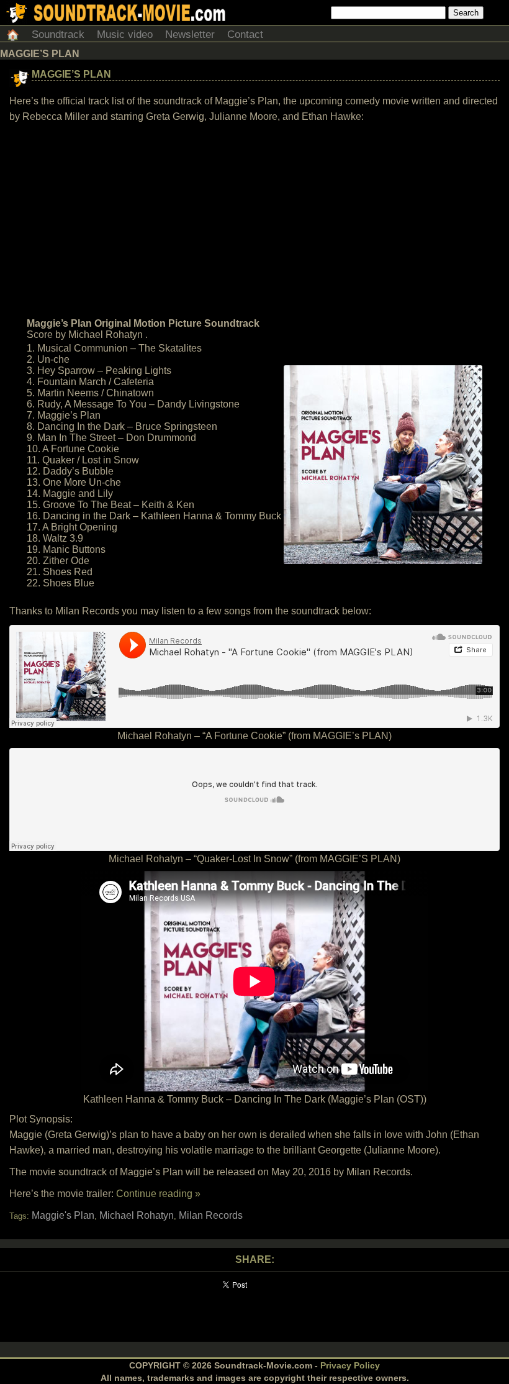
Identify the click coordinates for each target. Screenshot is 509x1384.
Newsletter (190, 34)
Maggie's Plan (63, 1215)
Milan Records (211, 1215)
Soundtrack (58, 34)
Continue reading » (158, 1193)
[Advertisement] (254, 220)
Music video (125, 34)
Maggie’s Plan (71, 74)
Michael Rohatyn (136, 1215)
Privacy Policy (350, 1365)
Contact (245, 34)
